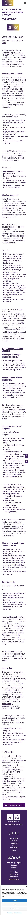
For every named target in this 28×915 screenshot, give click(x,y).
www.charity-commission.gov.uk (9, 704)
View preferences (15, 908)
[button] (26, 886)
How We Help (14, 843)
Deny (14, 904)
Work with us (14, 872)
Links (14, 870)
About (14, 845)
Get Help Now (14, 838)
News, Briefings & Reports (14, 863)
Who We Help (14, 841)
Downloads (14, 867)
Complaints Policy (14, 879)
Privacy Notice (14, 874)
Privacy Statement (18, 912)
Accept (15, 900)
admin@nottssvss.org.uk (13, 452)
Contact (14, 850)
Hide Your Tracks (14, 848)
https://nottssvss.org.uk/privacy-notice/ (13, 798)
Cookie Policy (9, 912)
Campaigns (14, 865)
